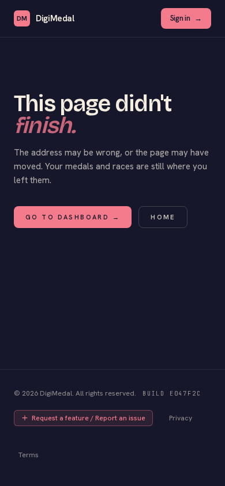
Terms (28, 455)
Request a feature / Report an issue (88, 418)
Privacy (180, 418)
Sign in (186, 18)
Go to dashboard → (72, 217)
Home (163, 217)
